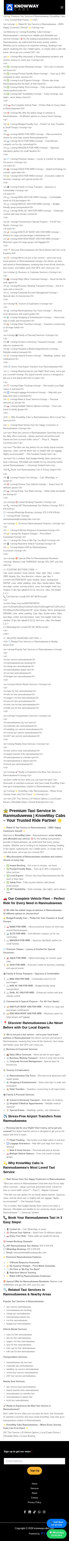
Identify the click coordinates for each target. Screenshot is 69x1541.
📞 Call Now (56, 1523)
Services (34, 1488)
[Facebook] (24, 1511)
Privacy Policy (34, 1502)
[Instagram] (44, 1511)
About (34, 1493)
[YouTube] (29, 1511)
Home (34, 1484)
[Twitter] (39, 1511)
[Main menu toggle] (62, 7)
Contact (34, 1497)
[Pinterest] (34, 1511)
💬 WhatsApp (56, 1533)
